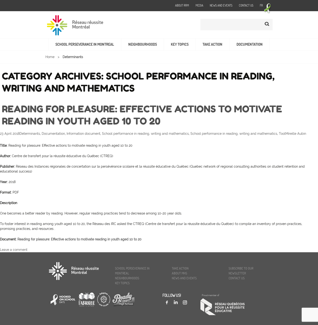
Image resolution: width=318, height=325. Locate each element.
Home (49, 57)
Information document (83, 133)
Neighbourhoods (142, 44)
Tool (282, 133)
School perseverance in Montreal (84, 44)
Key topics (180, 44)
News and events (221, 5)
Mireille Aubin (295, 133)
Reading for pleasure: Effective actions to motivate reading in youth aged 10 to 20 (79, 239)
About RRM (182, 5)
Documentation (250, 44)
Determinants (30, 133)
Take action (212, 44)
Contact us (246, 5)
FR (261, 5)
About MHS (179, 273)
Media (199, 5)
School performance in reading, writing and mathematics (145, 133)
